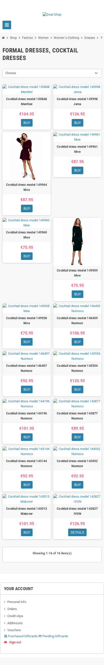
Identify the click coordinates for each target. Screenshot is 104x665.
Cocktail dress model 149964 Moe (26, 187)
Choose (10, 73)
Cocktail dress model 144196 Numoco (26, 416)
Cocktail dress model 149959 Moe (77, 273)
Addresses (15, 623)
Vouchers (14, 630)
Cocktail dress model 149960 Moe (26, 235)
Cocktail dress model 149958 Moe (26, 320)
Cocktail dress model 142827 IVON (77, 511)
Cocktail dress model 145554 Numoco (77, 368)
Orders (12, 609)
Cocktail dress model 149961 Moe (77, 149)
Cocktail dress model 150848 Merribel (26, 101)
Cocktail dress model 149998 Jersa (77, 101)
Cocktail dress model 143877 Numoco (77, 416)
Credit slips (15, 616)
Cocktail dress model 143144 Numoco (26, 463)
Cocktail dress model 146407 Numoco (26, 368)
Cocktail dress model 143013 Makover (26, 511)
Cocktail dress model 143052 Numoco (77, 463)
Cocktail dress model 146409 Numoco (77, 320)
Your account (18, 588)
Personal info (16, 602)
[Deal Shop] (52, 14)
